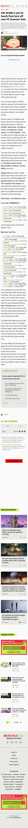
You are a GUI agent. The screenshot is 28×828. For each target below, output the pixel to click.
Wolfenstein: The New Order (10, 220)
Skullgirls (5, 286)
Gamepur (22, 774)
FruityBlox (19, 787)
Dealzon (6, 31)
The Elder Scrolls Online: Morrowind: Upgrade (14, 237)
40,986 (16, 722)
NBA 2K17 (5, 207)
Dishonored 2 (6, 247)
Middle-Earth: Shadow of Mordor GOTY (13, 280)
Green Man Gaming (13, 421)
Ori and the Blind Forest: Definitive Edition (13, 212)
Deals (6, 421)
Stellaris (5, 249)
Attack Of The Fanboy (8, 777)
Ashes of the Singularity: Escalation (12, 255)
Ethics (14, 755)
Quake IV (5, 283)
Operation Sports (9, 784)
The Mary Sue (19, 784)
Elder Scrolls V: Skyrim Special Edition (12, 244)
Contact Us (14, 758)
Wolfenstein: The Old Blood (10, 216)
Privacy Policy (18, 652)
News (7, 9)
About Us (14, 752)
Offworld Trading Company (10, 262)
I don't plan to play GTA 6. (12, 398)
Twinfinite (16, 774)
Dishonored (6, 284)
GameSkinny (19, 782)
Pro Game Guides (6, 774)
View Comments (14, 461)
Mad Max (5, 215)
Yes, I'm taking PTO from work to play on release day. (14, 384)
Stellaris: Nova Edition (8, 241)
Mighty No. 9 (6, 276)
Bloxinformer (9, 789)
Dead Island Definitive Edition (10, 265)
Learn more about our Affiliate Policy (11, 442)
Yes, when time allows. (11, 395)
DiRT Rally (6, 258)
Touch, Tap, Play (10, 787)
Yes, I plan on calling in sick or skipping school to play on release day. (13, 390)
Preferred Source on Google (9, 446)
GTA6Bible (18, 789)
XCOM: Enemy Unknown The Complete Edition (15, 208)
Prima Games (20, 777)
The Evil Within (7, 275)
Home (2, 9)
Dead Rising (6, 260)
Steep (4, 236)
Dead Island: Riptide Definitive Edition (12, 268)
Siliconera (6, 779)
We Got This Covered (17, 779)
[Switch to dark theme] (23, 6)
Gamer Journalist (9, 782)
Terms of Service (10, 652)
